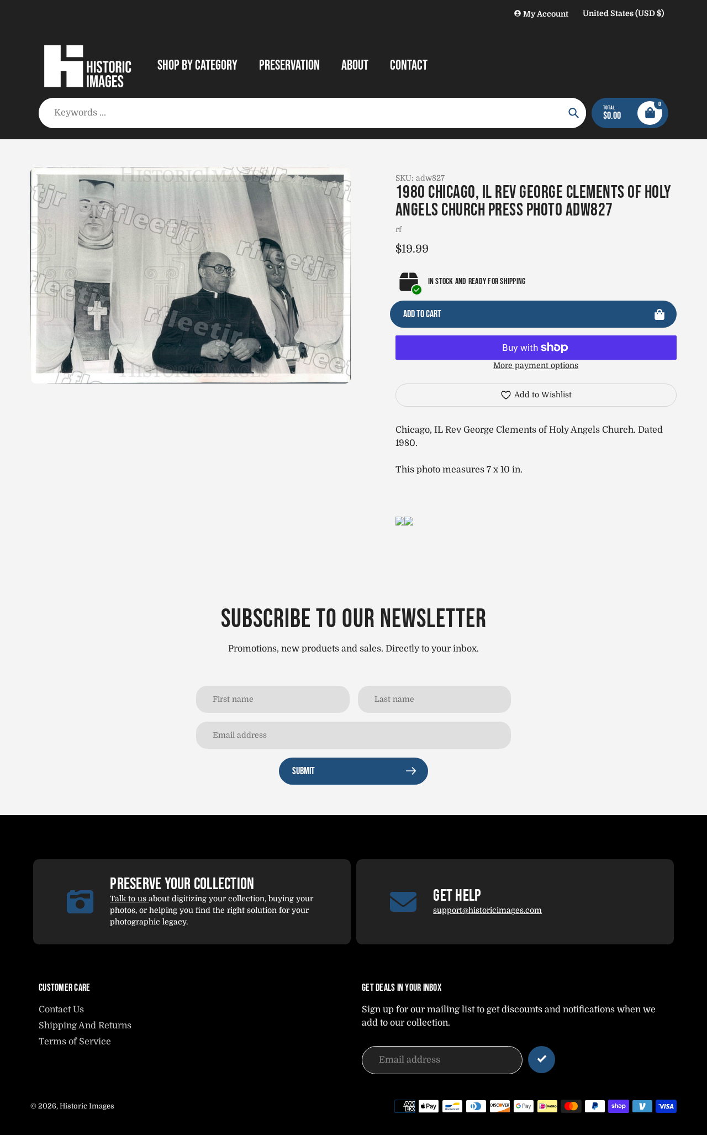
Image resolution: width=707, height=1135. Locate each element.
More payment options (535, 365)
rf (398, 229)
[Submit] (541, 1059)
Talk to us (129, 898)
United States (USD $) (623, 13)
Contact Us (61, 1010)
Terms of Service (75, 1042)
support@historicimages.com (487, 910)
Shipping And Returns (85, 1026)
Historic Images (87, 1106)
